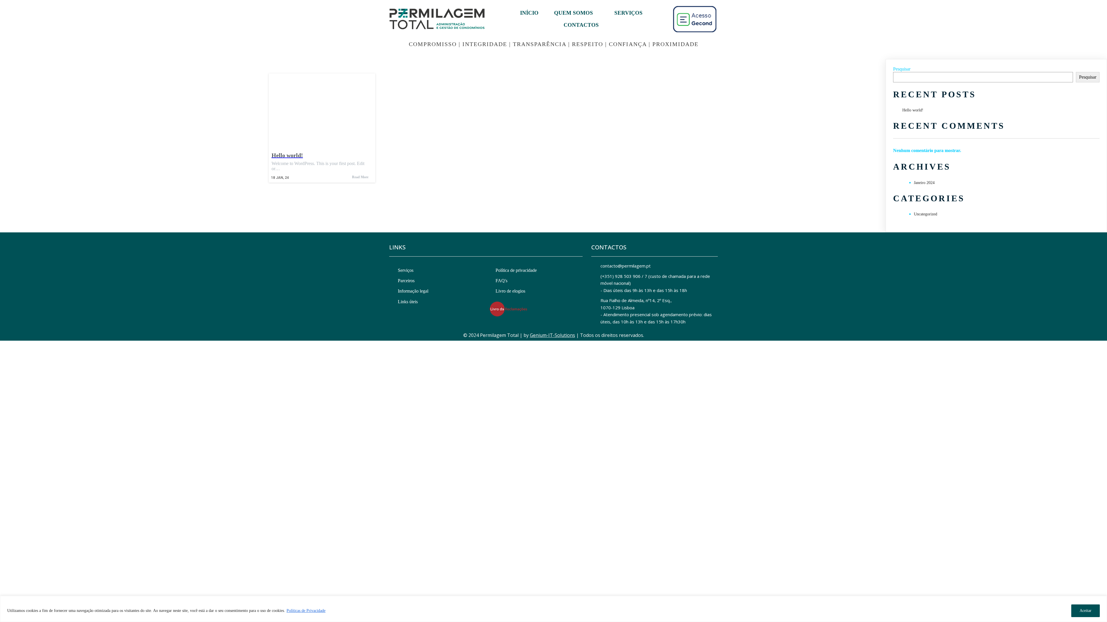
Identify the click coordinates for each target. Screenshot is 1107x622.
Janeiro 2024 (924, 183)
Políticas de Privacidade (306, 610)
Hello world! (912, 110)
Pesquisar (901, 69)
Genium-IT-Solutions (552, 335)
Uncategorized (925, 214)
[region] (553, 609)
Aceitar (1085, 610)
